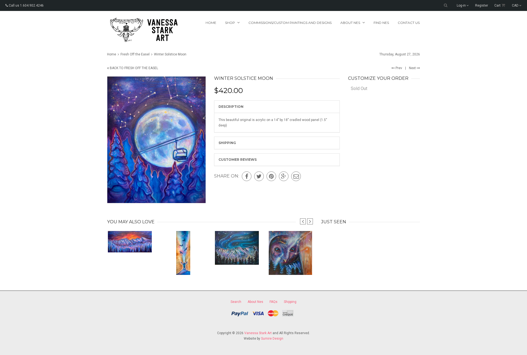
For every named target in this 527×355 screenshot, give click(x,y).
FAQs (273, 302)
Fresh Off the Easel (135, 54)
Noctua (290, 264)
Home (211, 23)
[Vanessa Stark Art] (143, 30)
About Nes (255, 302)
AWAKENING (129, 241)
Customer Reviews (237, 159)
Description (230, 107)
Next (413, 68)
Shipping (227, 143)
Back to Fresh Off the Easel (133, 68)
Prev (398, 68)
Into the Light (183, 264)
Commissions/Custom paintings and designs (290, 23)
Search (236, 302)
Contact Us (409, 23)
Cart (497, 5)
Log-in (462, 5)
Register (481, 5)
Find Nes (381, 23)
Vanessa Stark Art (258, 333)
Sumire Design (272, 338)
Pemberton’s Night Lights (236, 254)
